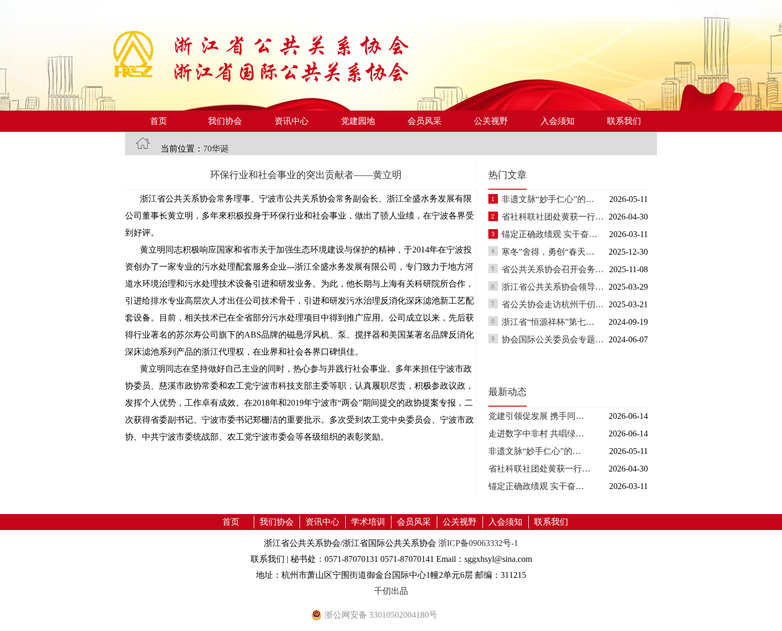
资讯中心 (291, 120)
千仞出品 (391, 590)
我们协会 (225, 120)
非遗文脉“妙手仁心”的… (548, 199)
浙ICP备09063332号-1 (478, 543)
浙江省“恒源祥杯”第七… (548, 321)
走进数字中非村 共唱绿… (536, 433)
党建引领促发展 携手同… (536, 415)
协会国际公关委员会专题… (553, 339)
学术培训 (368, 521)
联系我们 (624, 120)
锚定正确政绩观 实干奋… (549, 234)
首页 (158, 120)
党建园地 (358, 120)
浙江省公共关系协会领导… (553, 286)
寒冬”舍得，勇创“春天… (548, 251)
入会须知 (557, 120)
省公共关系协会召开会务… (553, 269)
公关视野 (491, 120)
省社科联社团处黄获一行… (553, 216)
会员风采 (424, 120)
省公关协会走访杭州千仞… (553, 304)
